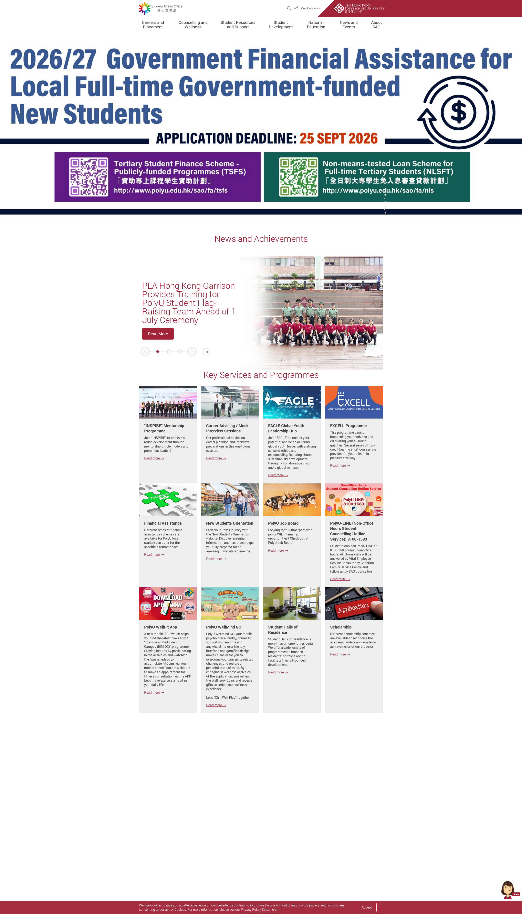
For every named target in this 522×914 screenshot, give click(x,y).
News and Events (349, 24)
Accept (367, 907)
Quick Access (309, 8)
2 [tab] (385, 194)
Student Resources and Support (238, 24)
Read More (158, 334)
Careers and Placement (153, 24)
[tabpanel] (261, 127)
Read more (152, 458)
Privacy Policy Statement (259, 909)
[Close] (381, 904)
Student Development (281, 24)
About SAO (376, 24)
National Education (316, 24)
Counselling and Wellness (193, 24)
